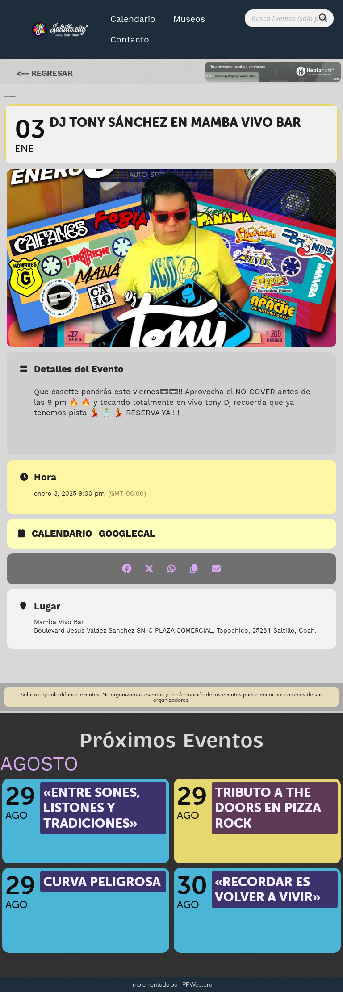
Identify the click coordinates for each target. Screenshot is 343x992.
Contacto (129, 39)
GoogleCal (127, 534)
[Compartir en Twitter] (149, 569)
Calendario (132, 19)
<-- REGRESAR (45, 74)
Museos (189, 19)
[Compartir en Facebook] (127, 569)
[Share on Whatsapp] (171, 569)
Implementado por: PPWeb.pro (171, 984)
